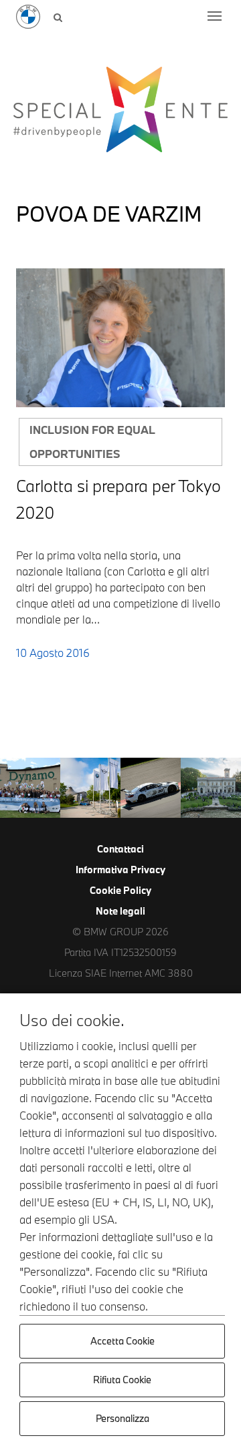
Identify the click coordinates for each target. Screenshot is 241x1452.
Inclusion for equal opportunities (92, 442)
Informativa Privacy (120, 869)
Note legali (120, 911)
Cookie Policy (120, 890)
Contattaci (120, 848)
